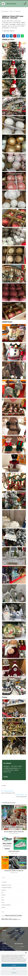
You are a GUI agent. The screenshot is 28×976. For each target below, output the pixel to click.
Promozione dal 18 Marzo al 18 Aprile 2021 (13, 870)
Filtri (2, 897)
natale (4, 785)
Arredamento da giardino (6, 887)
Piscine (2, 902)
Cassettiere (3, 890)
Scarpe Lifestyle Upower (14, 851)
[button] (26, 952)
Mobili (2, 900)
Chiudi (14, 969)
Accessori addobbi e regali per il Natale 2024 (14, 831)
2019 (2, 915)
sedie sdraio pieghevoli (6, 904)
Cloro (2, 892)
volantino (18, 11)
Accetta (14, 965)
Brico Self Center (11, 3)
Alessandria (10, 915)
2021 (4, 915)
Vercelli (18, 919)
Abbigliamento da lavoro (6, 885)
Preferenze (14, 972)
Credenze (3, 895)
